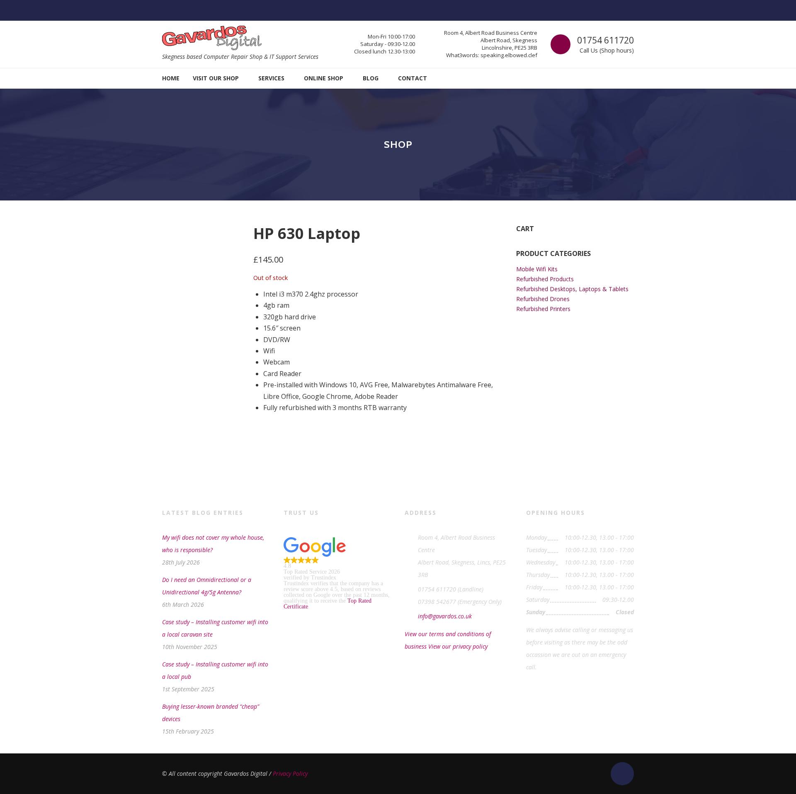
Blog (371, 78)
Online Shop (323, 78)
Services (271, 78)
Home (171, 78)
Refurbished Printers (543, 309)
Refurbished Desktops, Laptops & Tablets (572, 289)
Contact (412, 78)
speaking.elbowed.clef (509, 55)
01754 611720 (605, 40)
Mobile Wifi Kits (537, 269)
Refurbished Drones (543, 299)
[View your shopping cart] (628, 79)
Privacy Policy (290, 773)
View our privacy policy (458, 646)
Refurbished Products (545, 279)
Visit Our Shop (216, 78)
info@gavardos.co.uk (445, 616)
